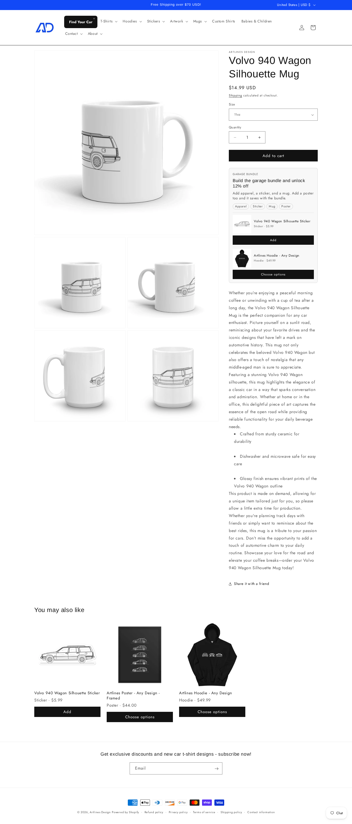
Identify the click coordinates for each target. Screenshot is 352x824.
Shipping (235, 95)
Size (232, 104)
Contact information (261, 812)
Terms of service (204, 812)
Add (273, 240)
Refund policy (154, 812)
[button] (108, 21)
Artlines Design (100, 812)
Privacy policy (178, 812)
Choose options (273, 274)
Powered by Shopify (125, 812)
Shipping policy (231, 812)
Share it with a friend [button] (251, 583)
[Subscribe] (216, 769)
